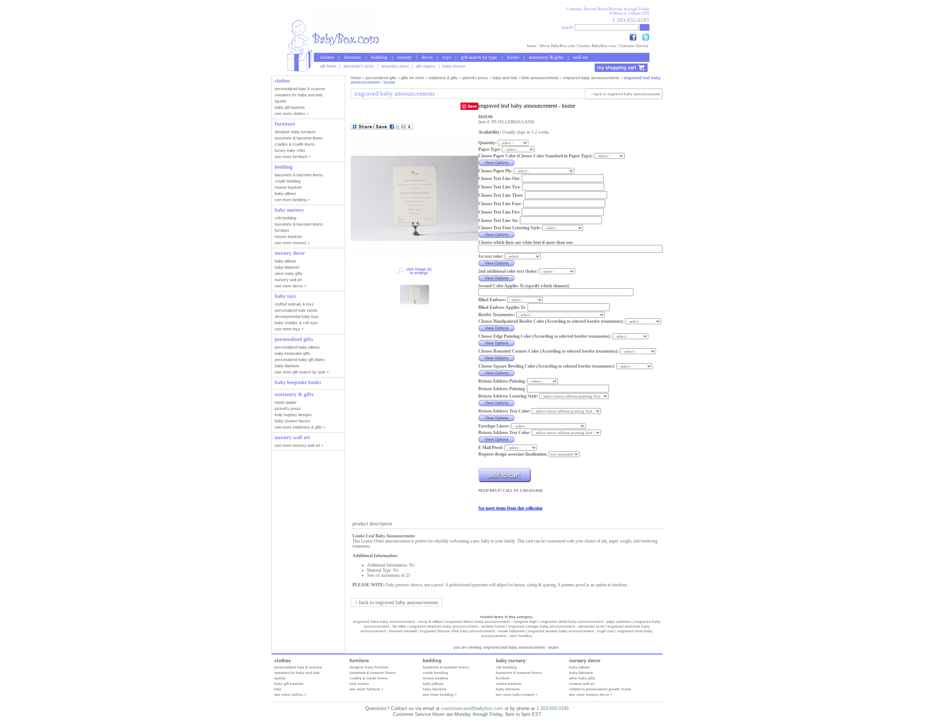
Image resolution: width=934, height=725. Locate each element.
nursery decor (585, 660)
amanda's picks (395, 66)
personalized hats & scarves (298, 667)
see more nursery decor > (590, 695)
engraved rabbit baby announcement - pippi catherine (586, 621)
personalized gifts (381, 78)
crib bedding (506, 667)
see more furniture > (366, 689)
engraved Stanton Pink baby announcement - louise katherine (472, 631)
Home (356, 78)
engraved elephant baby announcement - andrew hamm (457, 626)
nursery (404, 57)
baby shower (454, 66)
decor (427, 57)
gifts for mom (412, 78)
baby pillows (433, 684)
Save (472, 106)
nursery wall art (581, 684)
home (531, 45)
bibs (277, 689)
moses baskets (435, 678)
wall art (580, 57)
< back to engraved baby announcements (625, 94)
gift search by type (479, 57)
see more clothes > (290, 695)
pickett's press (475, 78)
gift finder (328, 66)
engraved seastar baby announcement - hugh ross (571, 631)
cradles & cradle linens (368, 678)
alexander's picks (358, 66)
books (513, 57)
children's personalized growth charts (600, 689)
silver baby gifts (582, 678)
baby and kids (505, 78)
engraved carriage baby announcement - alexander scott (556, 626)
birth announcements (540, 78)
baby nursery (510, 660)
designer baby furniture (369, 667)
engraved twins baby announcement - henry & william (398, 621)
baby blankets (435, 689)
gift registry (426, 66)
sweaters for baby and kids (297, 673)
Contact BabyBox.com (597, 45)
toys (447, 57)
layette (280, 678)
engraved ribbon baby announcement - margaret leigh (491, 621)
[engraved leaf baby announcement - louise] (414, 260)
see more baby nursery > (517, 695)
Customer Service (633, 45)
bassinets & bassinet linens (372, 673)
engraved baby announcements (591, 78)
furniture (352, 57)
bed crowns (359, 684)
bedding (379, 57)
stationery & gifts (546, 57)
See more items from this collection (510, 508)
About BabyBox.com (557, 45)
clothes (327, 57)
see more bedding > (440, 695)
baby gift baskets (288, 684)
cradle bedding (435, 673)
